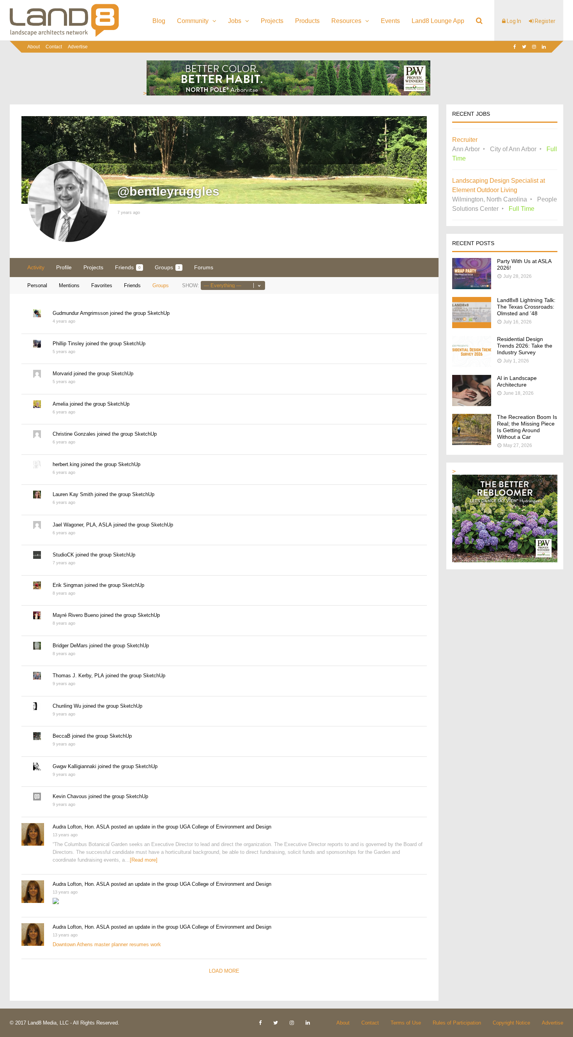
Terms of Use (406, 1023)
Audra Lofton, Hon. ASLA (81, 827)
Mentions (69, 285)
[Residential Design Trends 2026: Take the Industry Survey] (471, 365)
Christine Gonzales (74, 434)
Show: (190, 285)
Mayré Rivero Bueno (76, 615)
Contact (54, 46)
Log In (513, 21)
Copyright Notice (511, 1023)
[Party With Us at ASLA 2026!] (471, 287)
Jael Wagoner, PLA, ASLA (82, 525)
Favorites (101, 285)
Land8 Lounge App (438, 21)
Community (193, 21)
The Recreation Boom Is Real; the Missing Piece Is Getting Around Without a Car (527, 427)
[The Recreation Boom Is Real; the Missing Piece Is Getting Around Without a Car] (471, 443)
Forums (203, 267)
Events (390, 21)
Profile (64, 267)
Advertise (78, 46)
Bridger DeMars (70, 645)
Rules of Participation (457, 1023)
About (33, 46)
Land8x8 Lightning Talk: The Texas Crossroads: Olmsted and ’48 (526, 306)
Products (307, 21)
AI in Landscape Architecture (517, 381)
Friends (128, 267)
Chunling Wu (67, 706)
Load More (224, 971)
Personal (37, 285)
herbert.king (66, 464)
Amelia (60, 404)
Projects (272, 21)
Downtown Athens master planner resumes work (107, 944)
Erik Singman (68, 585)
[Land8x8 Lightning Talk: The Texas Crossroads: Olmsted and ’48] (471, 326)
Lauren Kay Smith (73, 494)
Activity (35, 267)
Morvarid (62, 373)
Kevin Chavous (70, 796)
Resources (346, 21)
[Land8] (64, 35)
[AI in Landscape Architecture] (471, 404)
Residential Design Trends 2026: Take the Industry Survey (524, 345)
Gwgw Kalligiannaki (74, 766)
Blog (158, 21)
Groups (167, 267)
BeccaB (62, 736)
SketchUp (158, 313)
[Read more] (143, 860)
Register (544, 21)
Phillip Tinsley (68, 343)
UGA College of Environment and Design (225, 827)
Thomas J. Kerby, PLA (78, 675)
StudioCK (63, 555)
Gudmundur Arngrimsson (80, 313)
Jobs (234, 21)
